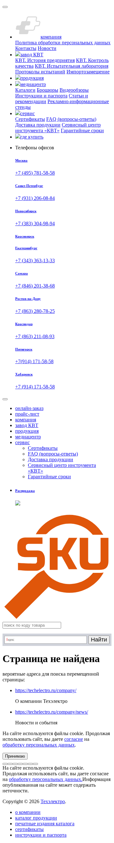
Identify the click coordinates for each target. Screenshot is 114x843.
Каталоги (25, 90)
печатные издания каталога (44, 823)
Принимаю (15, 756)
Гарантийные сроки (82, 130)
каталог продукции (36, 818)
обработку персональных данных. (45, 779)
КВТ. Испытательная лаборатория (71, 66)
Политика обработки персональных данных (63, 42)
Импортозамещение (88, 71)
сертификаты (29, 829)
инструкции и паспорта (40, 835)
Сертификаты (30, 119)
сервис (22, 442)
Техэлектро (53, 801)
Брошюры (47, 90)
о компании (28, 812)
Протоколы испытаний (40, 71)
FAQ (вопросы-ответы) (71, 119)
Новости (47, 48)
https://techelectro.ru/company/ (45, 690)
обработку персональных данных (39, 744)
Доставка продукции (37, 124)
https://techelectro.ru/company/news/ (51, 712)
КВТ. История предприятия (45, 60)
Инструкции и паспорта (41, 95)
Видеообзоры (74, 90)
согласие (73, 739)
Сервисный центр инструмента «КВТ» (58, 127)
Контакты (25, 48)
